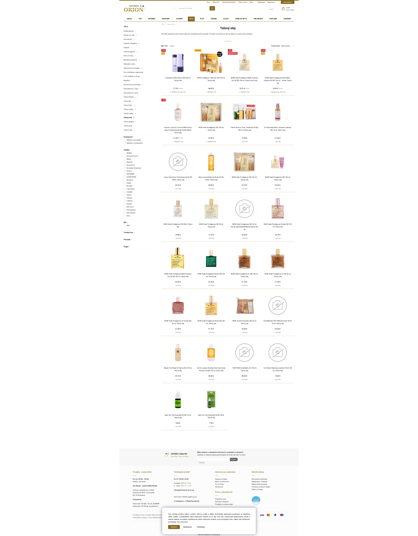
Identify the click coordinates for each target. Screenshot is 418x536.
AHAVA (129, 153)
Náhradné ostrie (129, 64)
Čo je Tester (219, 484)
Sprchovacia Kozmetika (132, 85)
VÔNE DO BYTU (241, 19)
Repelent (127, 80)
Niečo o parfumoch (222, 482)
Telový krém (128, 105)
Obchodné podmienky (259, 479)
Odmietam (201, 527)
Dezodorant (128, 39)
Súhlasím (174, 527)
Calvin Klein (131, 189)
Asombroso (131, 165)
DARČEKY (287, 19)
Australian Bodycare (134, 168)
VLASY (226, 19)
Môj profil (216, 2)
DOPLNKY (273, 19)
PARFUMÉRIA (287, 2)
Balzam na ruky (129, 35)
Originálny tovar (220, 499)
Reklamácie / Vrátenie (259, 482)
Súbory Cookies (257, 489)
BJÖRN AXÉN (131, 177)
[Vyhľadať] (174, 8)
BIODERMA (130, 174)
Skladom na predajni (134, 140)
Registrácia (271, 2)
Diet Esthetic (131, 213)
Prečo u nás (242, 2)
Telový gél (127, 101)
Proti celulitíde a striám (132, 76)
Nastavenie (187, 527)
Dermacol (130, 207)
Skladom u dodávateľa (135, 143)
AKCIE (129, 19)
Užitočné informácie (228, 2)
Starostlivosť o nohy (131, 89)
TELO (191, 19)
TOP (140, 19)
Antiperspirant (129, 31)
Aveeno (129, 171)
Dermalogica (131, 210)
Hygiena (126, 48)
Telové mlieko (128, 113)
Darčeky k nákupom (222, 502)
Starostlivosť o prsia (131, 93)
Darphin (129, 204)
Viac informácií (182, 522)
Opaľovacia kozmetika (132, 68)
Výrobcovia (219, 487)
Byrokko (129, 186)
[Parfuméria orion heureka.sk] (256, 500)
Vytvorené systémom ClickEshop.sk (209, 534)
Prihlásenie (261, 2)
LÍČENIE (214, 19)
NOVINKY (151, 19)
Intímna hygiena (129, 52)
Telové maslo (128, 109)
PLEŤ (202, 19)
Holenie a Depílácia (130, 43)
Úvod (208, 2)
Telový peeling (129, 122)
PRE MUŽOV (258, 19)
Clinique (129, 198)
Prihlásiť (233, 459)
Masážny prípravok (130, 60)
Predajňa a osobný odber (224, 504)
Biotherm (130, 180)
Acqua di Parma (132, 156)
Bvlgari (129, 183)
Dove (128, 216)
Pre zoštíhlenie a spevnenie (133, 72)
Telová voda (128, 130)
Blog (251, 2)
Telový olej (128, 118)
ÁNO (128, 225)
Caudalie (130, 192)
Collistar (129, 201)
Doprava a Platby (221, 479)
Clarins (129, 195)
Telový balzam (129, 97)
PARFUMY (166, 19)
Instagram (180, 501)
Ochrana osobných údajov (261, 487)
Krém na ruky (128, 56)
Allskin (129, 159)
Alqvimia (130, 162)
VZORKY (179, 19)
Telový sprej (128, 126)
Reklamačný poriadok (259, 484)
